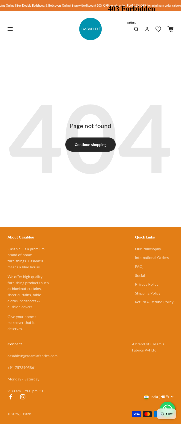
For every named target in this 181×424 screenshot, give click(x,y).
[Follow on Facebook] (11, 397)
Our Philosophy (148, 248)
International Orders (152, 257)
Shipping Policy (147, 293)
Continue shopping (90, 144)
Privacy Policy (146, 284)
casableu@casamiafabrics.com (33, 355)
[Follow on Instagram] (23, 397)
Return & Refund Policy (154, 301)
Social (140, 275)
